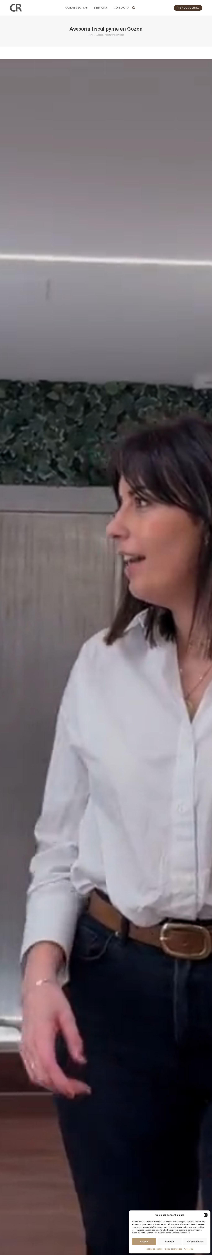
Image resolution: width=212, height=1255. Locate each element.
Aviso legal (188, 1249)
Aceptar (144, 1241)
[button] (205, 1215)
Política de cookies (154, 1249)
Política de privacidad (173, 1249)
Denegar (169, 1241)
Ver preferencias (195, 1241)
